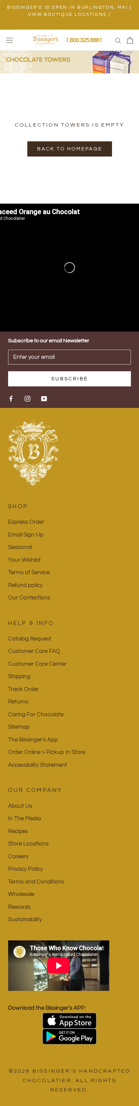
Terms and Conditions (36, 882)
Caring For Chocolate (35, 715)
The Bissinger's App (33, 740)
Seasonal (20, 547)
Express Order (26, 522)
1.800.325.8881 (84, 40)
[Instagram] (27, 398)
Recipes (18, 831)
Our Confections (29, 598)
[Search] (118, 40)
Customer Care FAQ (34, 651)
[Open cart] (130, 40)
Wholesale (21, 894)
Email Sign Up (25, 535)
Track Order (23, 689)
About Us (20, 806)
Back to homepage (69, 148)
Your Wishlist (24, 560)
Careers (18, 857)
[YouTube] (44, 398)
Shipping (19, 676)
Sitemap (18, 727)
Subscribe (69, 378)
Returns (18, 702)
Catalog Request (29, 639)
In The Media (24, 819)
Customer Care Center (37, 664)
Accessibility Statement (37, 765)
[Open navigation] (9, 40)
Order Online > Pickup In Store (46, 752)
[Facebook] (11, 398)
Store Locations (28, 844)
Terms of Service (29, 572)
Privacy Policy (25, 869)
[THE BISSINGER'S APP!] (69, 1021)
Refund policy (25, 585)
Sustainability (25, 920)
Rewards (19, 907)
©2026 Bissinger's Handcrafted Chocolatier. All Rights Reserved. (70, 1080)
